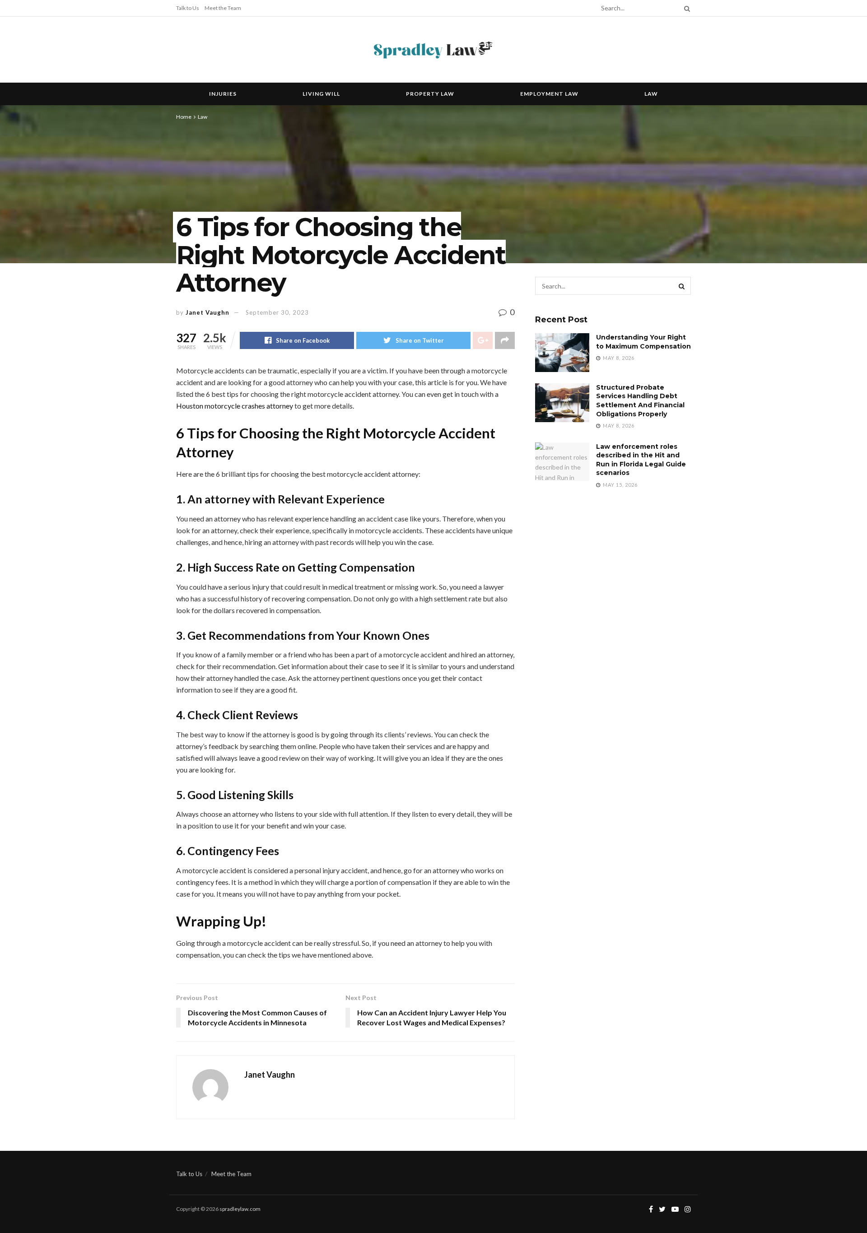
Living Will (321, 93)
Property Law (430, 93)
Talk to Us (187, 8)
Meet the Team (223, 8)
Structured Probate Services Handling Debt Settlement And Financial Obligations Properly (640, 400)
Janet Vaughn (207, 312)
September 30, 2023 (277, 312)
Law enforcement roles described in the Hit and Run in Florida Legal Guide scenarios (641, 459)
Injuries (223, 93)
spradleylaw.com (240, 1208)
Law (651, 93)
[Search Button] (685, 8)
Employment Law (549, 93)
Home (183, 116)
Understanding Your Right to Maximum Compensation (643, 341)
